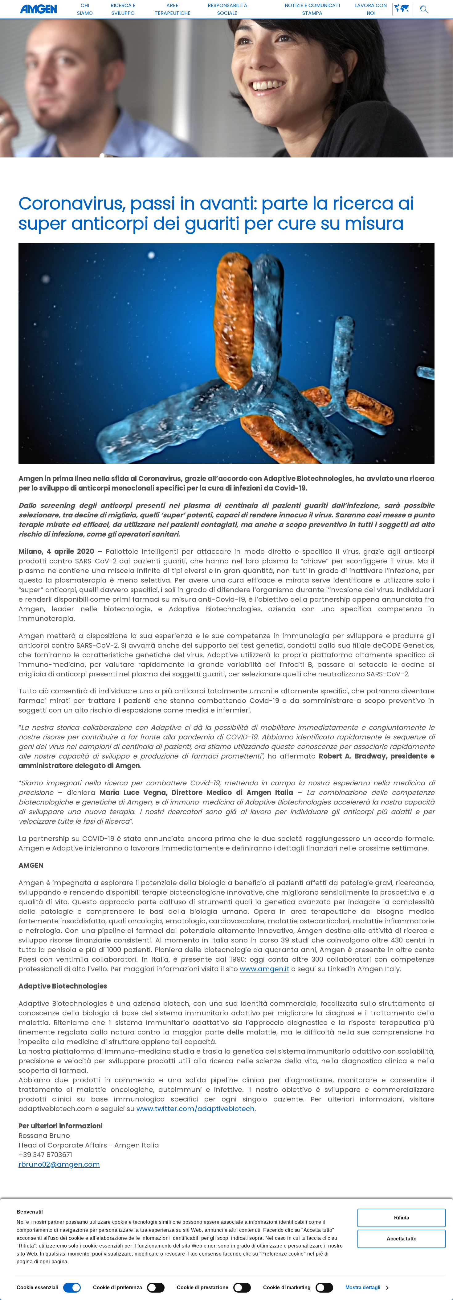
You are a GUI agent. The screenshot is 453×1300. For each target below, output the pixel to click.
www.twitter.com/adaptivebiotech (196, 1109)
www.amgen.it (264, 969)
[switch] (156, 1288)
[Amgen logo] (38, 9)
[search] (424, 9)
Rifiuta (401, 1217)
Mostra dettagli (363, 1287)
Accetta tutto (402, 1238)
